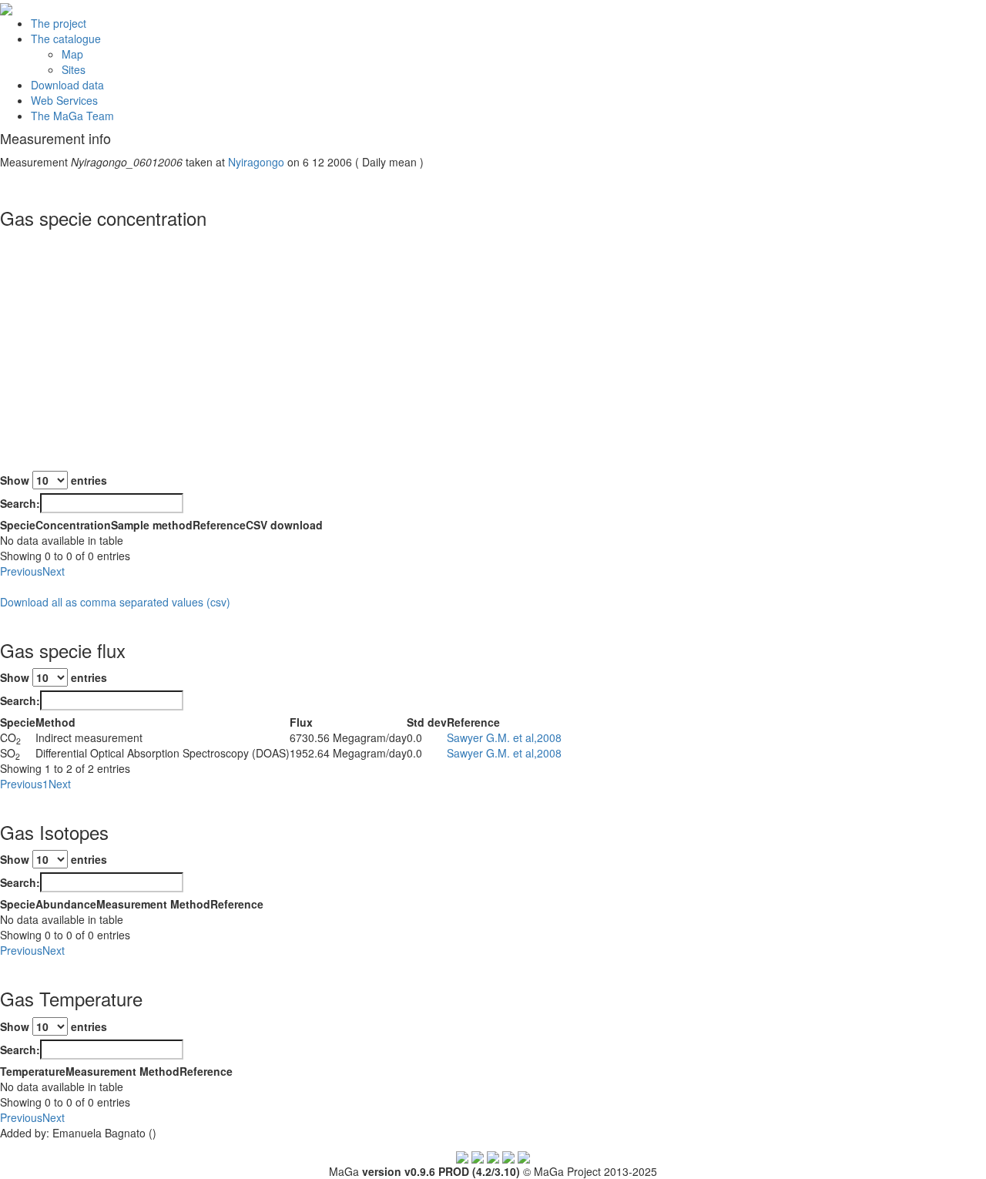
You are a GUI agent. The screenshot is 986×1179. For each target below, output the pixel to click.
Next (53, 571)
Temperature (32, 1071)
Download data (67, 84)
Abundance (65, 904)
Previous (21, 571)
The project (58, 23)
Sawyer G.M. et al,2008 (504, 737)
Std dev (427, 722)
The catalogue (66, 38)
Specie (17, 524)
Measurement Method (153, 904)
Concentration (73, 524)
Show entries (53, 480)
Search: (20, 503)
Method (55, 722)
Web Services (64, 100)
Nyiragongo (256, 162)
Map (72, 54)
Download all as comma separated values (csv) (115, 602)
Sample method (152, 524)
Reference (219, 524)
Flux (301, 722)
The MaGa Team (72, 115)
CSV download (284, 524)
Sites (74, 69)
